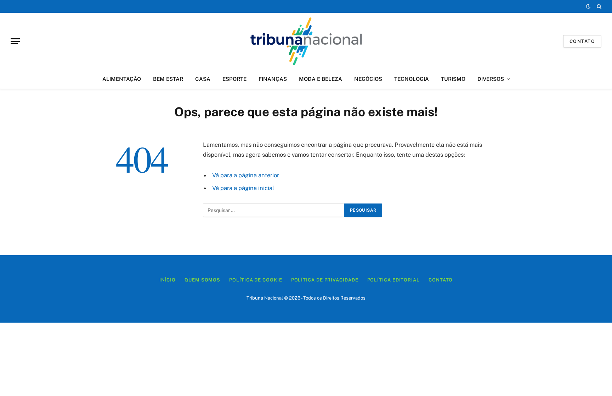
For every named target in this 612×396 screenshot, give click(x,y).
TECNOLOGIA (411, 79)
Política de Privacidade (324, 280)
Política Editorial (393, 280)
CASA (202, 79)
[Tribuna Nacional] (306, 41)
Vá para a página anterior (245, 175)
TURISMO (453, 79)
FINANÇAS (273, 79)
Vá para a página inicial (243, 187)
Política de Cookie (255, 280)
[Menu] (15, 41)
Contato (582, 41)
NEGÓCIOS (368, 79)
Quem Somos (202, 280)
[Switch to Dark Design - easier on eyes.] (588, 6)
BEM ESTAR (168, 79)
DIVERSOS (490, 79)
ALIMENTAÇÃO (121, 79)
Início (167, 280)
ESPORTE (234, 79)
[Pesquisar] (598, 6)
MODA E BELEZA (320, 79)
